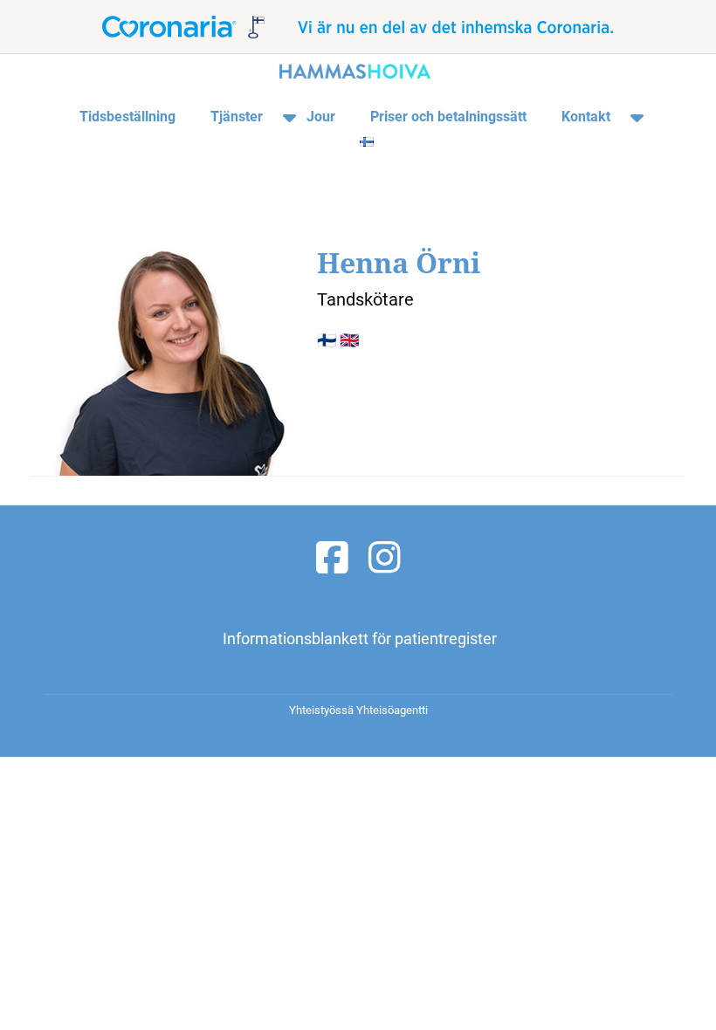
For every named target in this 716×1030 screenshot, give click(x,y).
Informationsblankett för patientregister (360, 638)
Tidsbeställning (127, 116)
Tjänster (236, 116)
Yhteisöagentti (392, 710)
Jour (320, 116)
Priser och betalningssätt (448, 116)
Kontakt (585, 116)
